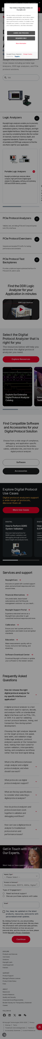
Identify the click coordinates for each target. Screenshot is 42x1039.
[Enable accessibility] (4, 1035)
